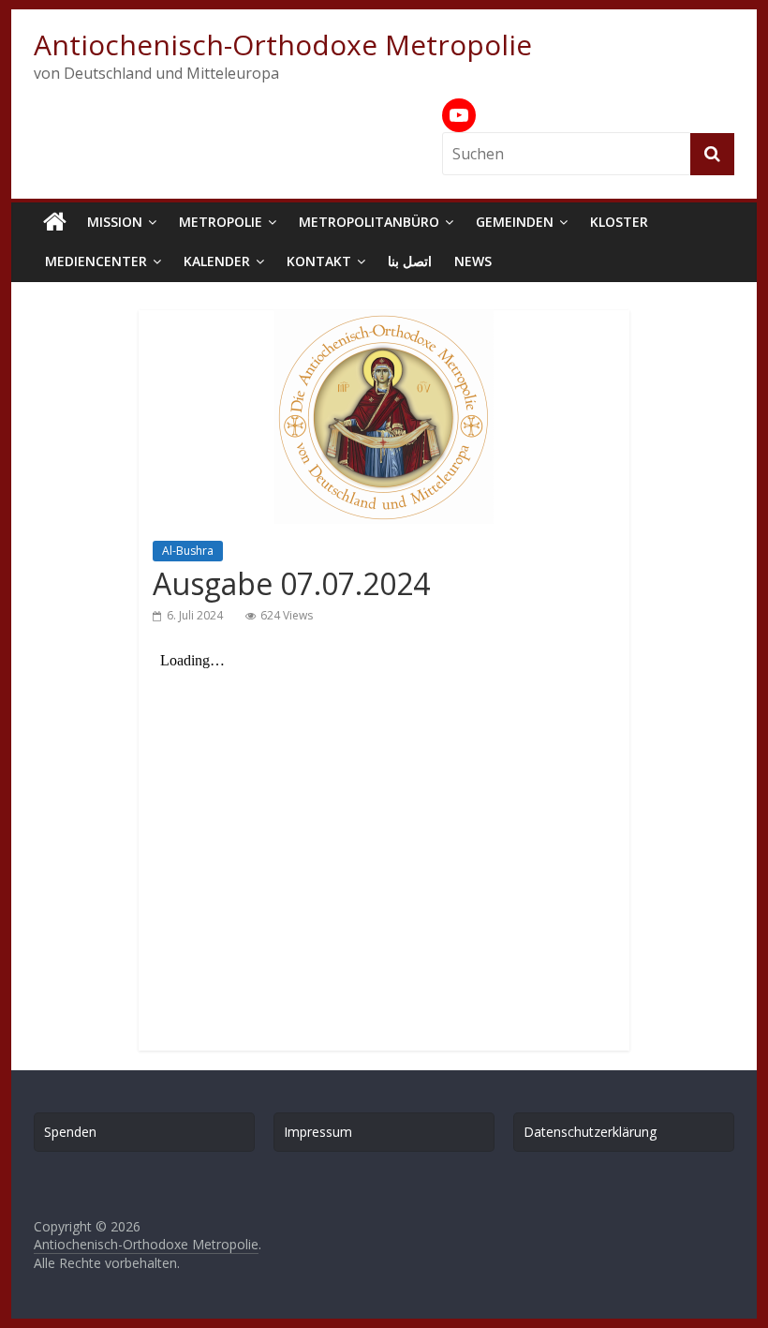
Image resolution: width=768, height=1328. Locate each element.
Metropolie (220, 222)
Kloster (619, 222)
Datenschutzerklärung (590, 1132)
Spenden (70, 1132)
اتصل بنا (410, 261)
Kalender (217, 261)
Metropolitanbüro (369, 222)
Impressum (318, 1132)
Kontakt (319, 261)
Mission (114, 222)
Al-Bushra (188, 551)
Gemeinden (515, 222)
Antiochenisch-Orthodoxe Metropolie (283, 44)
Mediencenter (96, 261)
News (473, 261)
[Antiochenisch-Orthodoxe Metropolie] (55, 222)
